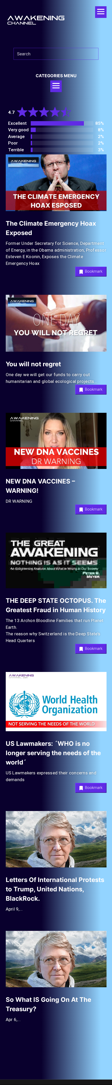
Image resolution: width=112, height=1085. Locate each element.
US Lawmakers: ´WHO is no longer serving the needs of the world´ (53, 753)
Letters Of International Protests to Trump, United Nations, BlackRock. (55, 889)
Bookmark (93, 271)
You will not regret (33, 364)
